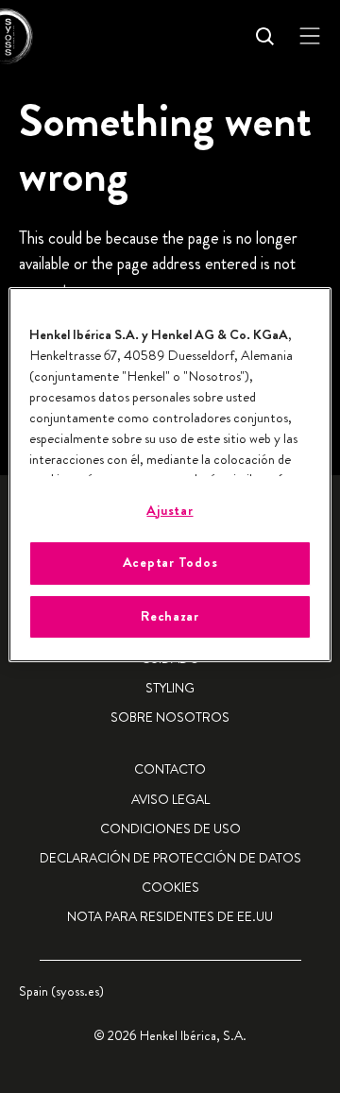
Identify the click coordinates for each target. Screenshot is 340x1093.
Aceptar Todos (170, 562)
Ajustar (169, 511)
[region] (170, 474)
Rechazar (170, 616)
